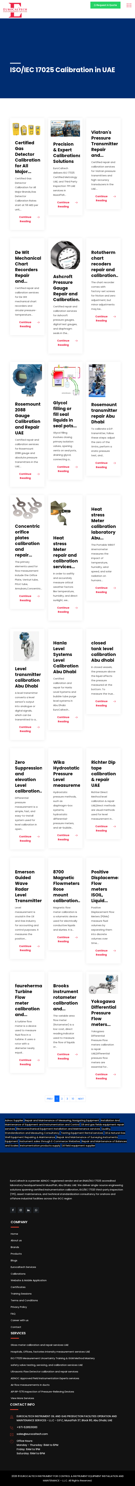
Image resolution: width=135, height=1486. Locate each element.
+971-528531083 (27, 1427)
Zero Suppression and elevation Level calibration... (29, 776)
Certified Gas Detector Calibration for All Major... (27, 157)
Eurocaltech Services (23, 1267)
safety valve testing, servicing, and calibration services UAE (47, 1365)
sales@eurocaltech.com (32, 1434)
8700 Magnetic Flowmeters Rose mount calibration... (67, 886)
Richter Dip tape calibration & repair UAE (103, 773)
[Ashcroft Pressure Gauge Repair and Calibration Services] (65, 254)
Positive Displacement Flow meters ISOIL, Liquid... (106, 886)
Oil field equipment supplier (78, 1145)
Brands (15, 1247)
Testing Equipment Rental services (82, 1133)
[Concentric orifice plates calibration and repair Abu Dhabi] (27, 508)
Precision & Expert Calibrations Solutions (67, 152)
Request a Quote (106, 5)
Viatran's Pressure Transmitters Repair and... (105, 143)
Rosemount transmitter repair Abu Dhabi (104, 413)
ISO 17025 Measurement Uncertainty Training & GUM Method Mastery (53, 1358)
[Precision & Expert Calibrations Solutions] (65, 128)
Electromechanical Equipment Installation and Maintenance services (58, 1128)
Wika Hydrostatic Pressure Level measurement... (71, 773)
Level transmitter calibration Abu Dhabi (28, 677)
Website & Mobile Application (29, 1280)
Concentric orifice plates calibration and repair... (27, 540)
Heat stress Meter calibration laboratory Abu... (103, 523)
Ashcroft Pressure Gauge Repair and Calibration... (67, 288)
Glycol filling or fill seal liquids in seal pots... (65, 414)
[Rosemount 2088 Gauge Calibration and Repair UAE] (27, 380)
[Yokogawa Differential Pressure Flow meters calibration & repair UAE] (103, 984)
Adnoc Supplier (14, 1120)
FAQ (13, 1313)
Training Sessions (21, 1293)
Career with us (19, 1320)
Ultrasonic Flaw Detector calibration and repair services (44, 1371)
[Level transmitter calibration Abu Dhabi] (26, 646)
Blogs (14, 1260)
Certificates (18, 1287)
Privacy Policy (19, 1307)
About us (16, 1240)
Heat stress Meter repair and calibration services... (65, 552)
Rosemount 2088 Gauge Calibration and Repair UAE (27, 418)
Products (16, 1253)
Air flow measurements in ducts (30, 1385)
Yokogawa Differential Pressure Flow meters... (103, 1013)
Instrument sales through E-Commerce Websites (50, 1141)
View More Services (22, 1398)
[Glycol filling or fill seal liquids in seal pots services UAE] (65, 379)
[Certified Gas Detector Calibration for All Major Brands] (27, 127)
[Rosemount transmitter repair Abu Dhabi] (97, 380)
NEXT (81, 1098)
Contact (16, 1327)
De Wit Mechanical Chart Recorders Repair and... (28, 267)
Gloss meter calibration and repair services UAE (39, 1345)
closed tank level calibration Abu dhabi (103, 651)
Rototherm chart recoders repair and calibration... (105, 264)
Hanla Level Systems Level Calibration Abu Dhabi (66, 657)
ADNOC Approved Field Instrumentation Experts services (45, 1378)
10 (73, 1098)
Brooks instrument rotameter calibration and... (65, 997)
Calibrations (18, 1273)
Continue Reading (25, 219)
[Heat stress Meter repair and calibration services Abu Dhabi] (63, 513)
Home (14, 1234)
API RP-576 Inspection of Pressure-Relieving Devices (42, 1391)
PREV (50, 1098)
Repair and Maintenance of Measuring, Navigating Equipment (62, 1120)
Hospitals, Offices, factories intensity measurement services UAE (50, 1351)
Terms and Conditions (24, 1300)
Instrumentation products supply (40, 1145)
